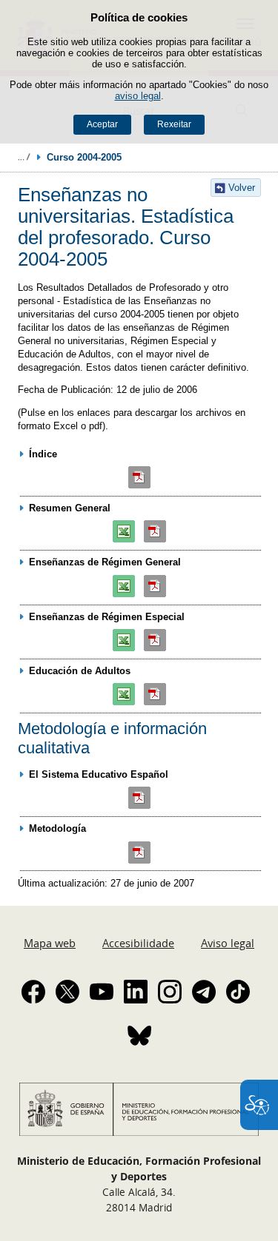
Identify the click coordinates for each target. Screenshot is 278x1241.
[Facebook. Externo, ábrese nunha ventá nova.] (33, 991)
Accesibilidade (138, 942)
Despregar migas (24, 157)
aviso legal (138, 95)
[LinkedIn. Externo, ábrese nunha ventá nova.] (136, 991)
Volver (241, 187)
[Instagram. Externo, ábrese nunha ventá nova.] (170, 991)
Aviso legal (227, 942)
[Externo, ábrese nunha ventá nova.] (140, 477)
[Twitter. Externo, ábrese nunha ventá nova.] (67, 991)
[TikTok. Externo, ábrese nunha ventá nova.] (238, 991)
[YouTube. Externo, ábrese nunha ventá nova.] (101, 991)
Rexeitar (174, 124)
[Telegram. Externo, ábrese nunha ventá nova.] (204, 991)
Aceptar (102, 124)
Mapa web (50, 942)
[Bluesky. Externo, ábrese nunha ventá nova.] (139, 1035)
